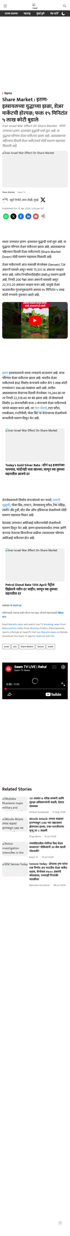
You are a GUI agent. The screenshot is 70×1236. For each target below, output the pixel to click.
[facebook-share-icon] (21, 218)
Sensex (40, 646)
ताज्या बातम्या (11, 13)
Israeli (50, 646)
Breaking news (52, 624)
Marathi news (15, 624)
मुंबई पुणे (40, 13)
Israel (6, 646)
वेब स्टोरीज (55, 13)
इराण (5, 373)
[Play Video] (35, 320)
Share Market (27, 646)
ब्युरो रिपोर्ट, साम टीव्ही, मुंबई (24, 200)
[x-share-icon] (13, 218)
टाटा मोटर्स (41, 408)
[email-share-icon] (36, 218)
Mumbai (34, 628)
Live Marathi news (46, 632)
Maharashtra (9, 628)
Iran (15, 646)
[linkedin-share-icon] (28, 218)
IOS (52, 636)
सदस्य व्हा (17, 605)
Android (40, 636)
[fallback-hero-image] (15, 804)
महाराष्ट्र (27, 13)
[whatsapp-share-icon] (6, 218)
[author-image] (5, 200)
